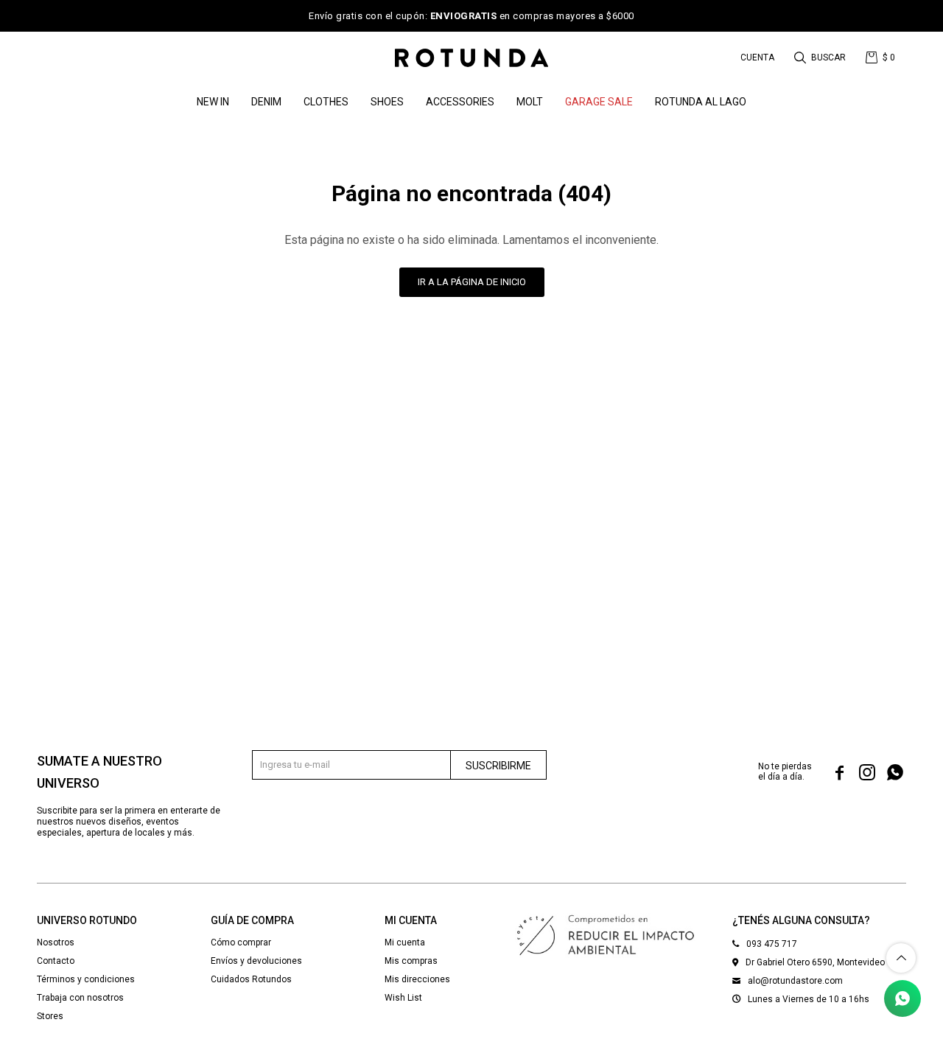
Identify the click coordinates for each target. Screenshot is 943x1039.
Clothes (326, 102)
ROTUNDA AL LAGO (700, 102)
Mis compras (411, 961)
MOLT (529, 102)
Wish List (403, 998)
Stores (50, 1016)
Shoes (387, 102)
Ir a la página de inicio (472, 281)
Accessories (460, 102)
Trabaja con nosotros (80, 998)
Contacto (55, 961)
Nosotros (55, 942)
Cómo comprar (241, 942)
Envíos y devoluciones (256, 961)
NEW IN (213, 102)
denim (266, 102)
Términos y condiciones (86, 979)
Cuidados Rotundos (251, 979)
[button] (821, 57)
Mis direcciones (417, 979)
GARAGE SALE (599, 102)
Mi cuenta (405, 942)
